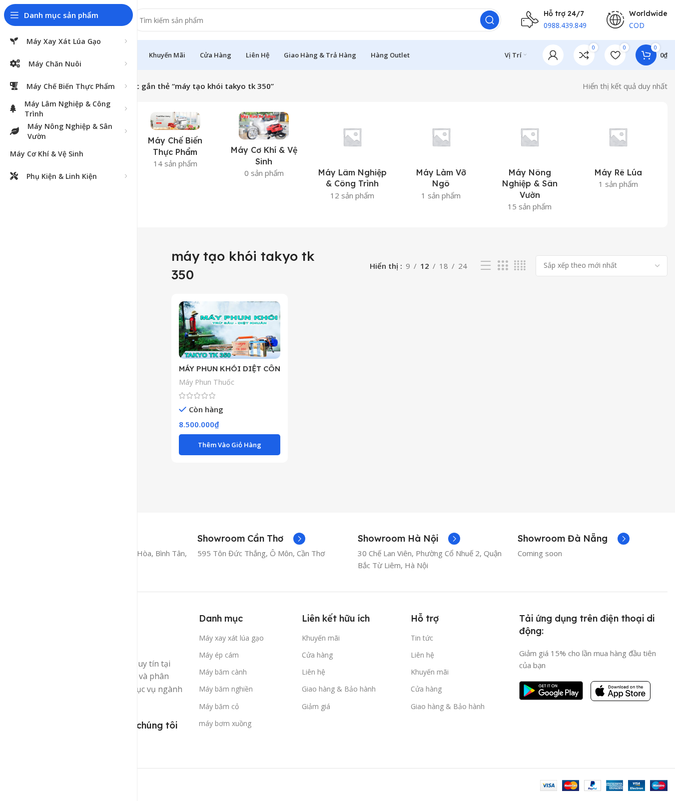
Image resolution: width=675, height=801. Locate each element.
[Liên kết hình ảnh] (551, 690)
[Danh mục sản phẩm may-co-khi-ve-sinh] (264, 148)
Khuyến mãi (321, 638)
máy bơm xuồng (225, 723)
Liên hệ (313, 672)
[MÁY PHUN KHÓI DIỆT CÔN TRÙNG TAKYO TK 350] (229, 330)
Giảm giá (316, 706)
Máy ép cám (219, 655)
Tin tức (422, 638)
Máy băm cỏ (219, 706)
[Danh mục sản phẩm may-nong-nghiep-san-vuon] (529, 164)
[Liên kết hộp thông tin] (251, 539)
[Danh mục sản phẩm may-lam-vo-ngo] (441, 159)
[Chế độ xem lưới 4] (520, 265)
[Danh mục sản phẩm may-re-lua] (618, 153)
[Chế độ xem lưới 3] (503, 265)
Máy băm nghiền (226, 689)
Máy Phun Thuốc (206, 382)
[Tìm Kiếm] (489, 19)
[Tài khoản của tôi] (553, 55)
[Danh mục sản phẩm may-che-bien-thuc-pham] (175, 143)
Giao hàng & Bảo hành (339, 689)
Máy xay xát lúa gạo (231, 638)
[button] (229, 444)
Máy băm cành (223, 672)
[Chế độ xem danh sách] (486, 265)
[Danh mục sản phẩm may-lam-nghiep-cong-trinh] (352, 159)
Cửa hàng (317, 655)
